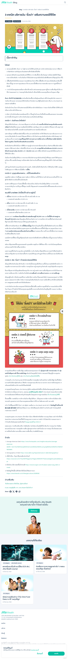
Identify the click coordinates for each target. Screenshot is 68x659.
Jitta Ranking (17, 21)
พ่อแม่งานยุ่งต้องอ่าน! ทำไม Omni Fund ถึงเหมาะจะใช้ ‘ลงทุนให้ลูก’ (16, 598)
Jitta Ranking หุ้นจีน (14, 376)
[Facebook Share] (11, 492)
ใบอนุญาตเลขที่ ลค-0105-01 (33, 422)
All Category (9, 21)
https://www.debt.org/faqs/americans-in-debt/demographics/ (39, 453)
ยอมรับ (56, 653)
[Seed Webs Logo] (34, 612)
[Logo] (6, 2)
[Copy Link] (19, 492)
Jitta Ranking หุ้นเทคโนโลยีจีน (31, 376)
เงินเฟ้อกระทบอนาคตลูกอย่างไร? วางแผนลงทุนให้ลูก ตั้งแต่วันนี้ (50, 567)
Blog (15, 2)
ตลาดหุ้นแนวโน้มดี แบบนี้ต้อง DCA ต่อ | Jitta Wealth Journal (16, 567)
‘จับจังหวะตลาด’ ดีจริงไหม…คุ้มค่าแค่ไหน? (16, 483)
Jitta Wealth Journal (16, 563)
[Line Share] (16, 492)
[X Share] (14, 492)
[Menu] (65, 2)
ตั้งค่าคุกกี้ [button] (40, 653)
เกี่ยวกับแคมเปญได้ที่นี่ (53, 394)
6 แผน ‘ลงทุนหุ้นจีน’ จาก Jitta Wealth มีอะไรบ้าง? (19, 487)
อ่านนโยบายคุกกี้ (35, 650)
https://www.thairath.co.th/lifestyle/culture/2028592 (23, 473)
